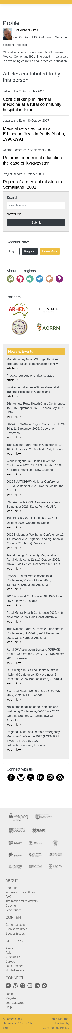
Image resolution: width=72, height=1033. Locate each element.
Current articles (15, 924)
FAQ (8, 896)
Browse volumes (16, 929)
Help (9, 1007)
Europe (10, 961)
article (11, 368)
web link (12, 416)
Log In (13, 251)
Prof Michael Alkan (25, 30)
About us (11, 887)
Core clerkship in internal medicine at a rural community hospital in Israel (32, 104)
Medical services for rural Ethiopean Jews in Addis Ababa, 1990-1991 (34, 134)
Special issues (15, 933)
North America (15, 970)
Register (29, 251)
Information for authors (20, 892)
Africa (9, 948)
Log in (10, 993)
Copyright (12, 905)
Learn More (49, 251)
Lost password (15, 1002)
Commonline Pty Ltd (56, 1027)
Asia (8, 952)
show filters (14, 214)
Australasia (13, 957)
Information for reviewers (22, 901)
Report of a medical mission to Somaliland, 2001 (32, 184)
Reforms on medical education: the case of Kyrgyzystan (33, 160)
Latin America (14, 965)
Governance (14, 910)
